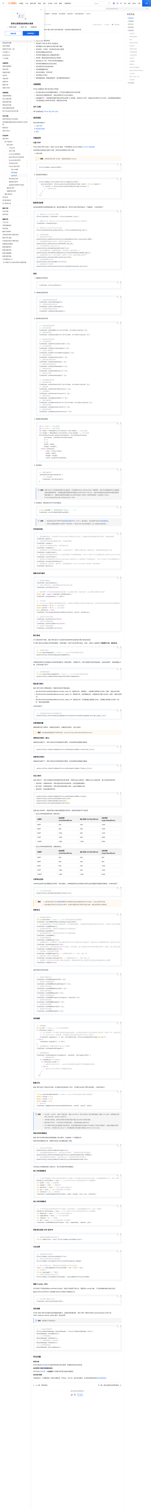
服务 (60, 3)
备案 (129, 3)
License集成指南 (89, 147)
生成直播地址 (104, 521)
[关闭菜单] (3, 3)
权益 (39, 3)
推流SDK (70, 13)
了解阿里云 (67, 3)
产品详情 (106, 24)
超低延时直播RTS (69, 521)
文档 (125, 3)
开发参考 (47, 13)
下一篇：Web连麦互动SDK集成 (108, 1385)
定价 (44, 3)
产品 (26, 3)
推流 (37, 132)
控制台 (134, 3)
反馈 (81, 1395)
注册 (139, 3)
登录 (146, 3)
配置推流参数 (40, 129)
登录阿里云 (31, 33)
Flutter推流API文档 (51, 111)
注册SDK (39, 126)
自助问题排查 (45, 1365)
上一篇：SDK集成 (41, 1385)
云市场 (50, 3)
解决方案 (33, 3)
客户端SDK (62, 13)
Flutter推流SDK (79, 13)
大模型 (21, 3)
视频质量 (61, 902)
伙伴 (55, 3)
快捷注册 (13, 33)
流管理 (43, 1371)
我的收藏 (116, 24)
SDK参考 (54, 13)
